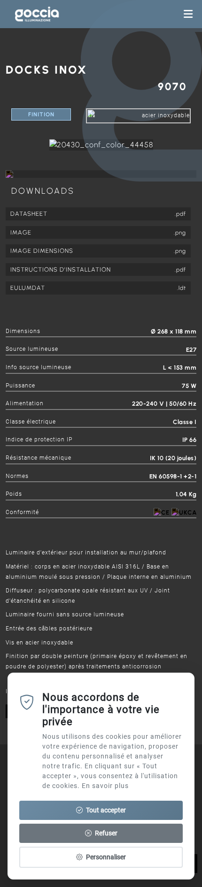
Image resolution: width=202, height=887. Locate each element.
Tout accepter (105, 810)
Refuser (105, 833)
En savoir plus (105, 785)
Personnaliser (105, 857)
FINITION (41, 114)
